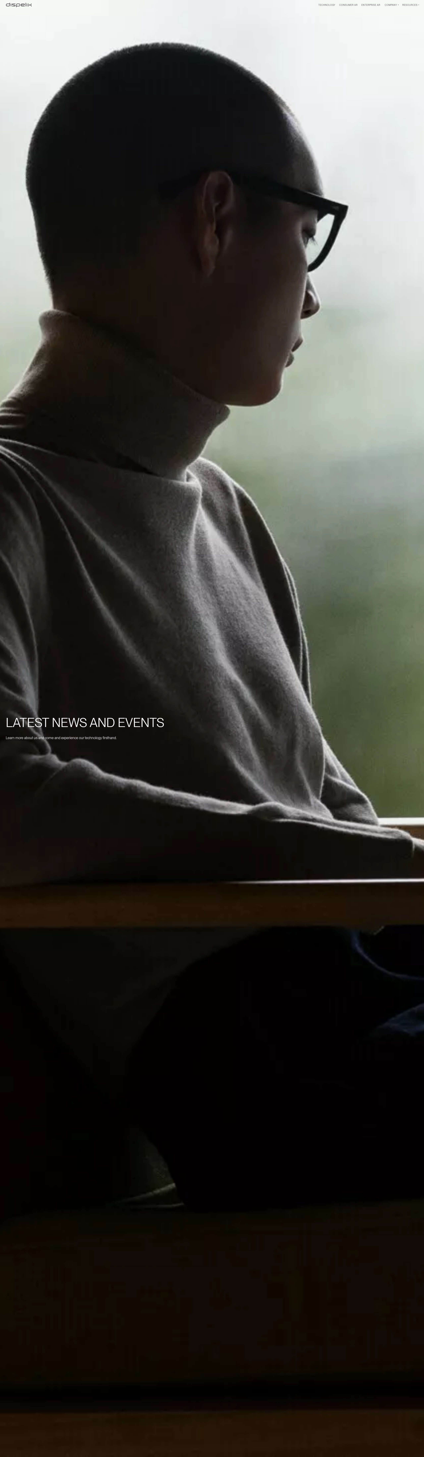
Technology (326, 5)
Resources (410, 5)
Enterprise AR (370, 5)
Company (391, 5)
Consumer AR (348, 5)
